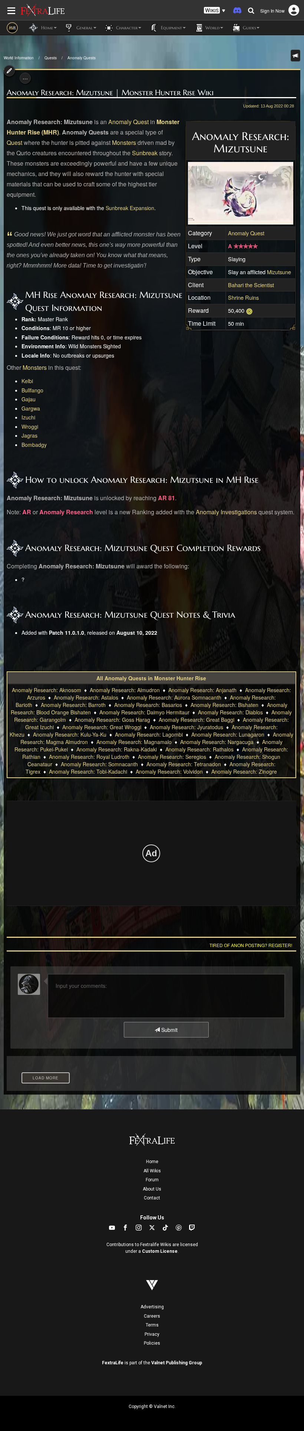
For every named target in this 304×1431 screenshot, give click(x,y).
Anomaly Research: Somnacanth (99, 764)
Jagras (29, 435)
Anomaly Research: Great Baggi (196, 719)
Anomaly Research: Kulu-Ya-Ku (69, 734)
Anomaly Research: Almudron (125, 690)
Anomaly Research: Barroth (73, 704)
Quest (14, 142)
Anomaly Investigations (226, 512)
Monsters (124, 142)
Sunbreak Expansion (130, 208)
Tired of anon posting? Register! (250, 945)
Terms (152, 1325)
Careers (152, 1316)
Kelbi (27, 381)
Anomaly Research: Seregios (172, 756)
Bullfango (32, 390)
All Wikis (152, 1170)
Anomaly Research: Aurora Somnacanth (174, 697)
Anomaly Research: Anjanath (202, 690)
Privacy (152, 1334)
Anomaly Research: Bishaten (224, 704)
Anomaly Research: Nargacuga (217, 742)
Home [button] (46, 27)
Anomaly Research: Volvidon (169, 771)
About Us (152, 1189)
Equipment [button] (170, 27)
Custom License (160, 1251)
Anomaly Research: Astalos (86, 697)
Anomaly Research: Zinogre (244, 771)
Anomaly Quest (128, 121)
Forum (152, 1179)
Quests (50, 57)
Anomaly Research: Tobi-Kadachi (88, 771)
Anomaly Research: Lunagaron (227, 734)
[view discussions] (295, 56)
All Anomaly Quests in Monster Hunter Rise (151, 678)
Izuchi (28, 417)
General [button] (84, 27)
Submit (169, 1029)
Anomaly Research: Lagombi (149, 734)
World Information (19, 57)
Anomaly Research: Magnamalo (134, 742)
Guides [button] (248, 27)
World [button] (211, 27)
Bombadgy (34, 444)
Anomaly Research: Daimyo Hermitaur (144, 712)
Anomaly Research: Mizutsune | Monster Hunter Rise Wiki (110, 92)
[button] (214, 10)
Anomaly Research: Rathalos (199, 749)
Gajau (29, 399)
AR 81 (166, 498)
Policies (152, 1343)
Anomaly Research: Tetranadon (183, 764)
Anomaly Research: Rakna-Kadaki (116, 749)
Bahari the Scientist (251, 285)
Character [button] (126, 27)
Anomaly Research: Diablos (230, 712)
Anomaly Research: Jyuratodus (186, 727)
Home (152, 1161)
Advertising (152, 1306)
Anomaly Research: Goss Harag (112, 719)
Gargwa (31, 408)
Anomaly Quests (81, 57)
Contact (152, 1198)
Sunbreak (145, 153)
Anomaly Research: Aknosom (46, 690)
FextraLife (112, 1362)
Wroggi (30, 426)
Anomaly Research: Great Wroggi (101, 727)
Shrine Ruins (243, 297)
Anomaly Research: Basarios (148, 704)
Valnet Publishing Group (176, 1362)
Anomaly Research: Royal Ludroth (89, 756)
